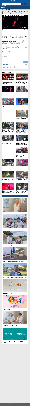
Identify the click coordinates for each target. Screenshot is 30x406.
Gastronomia (17, 105)
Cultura (6, 9)
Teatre (3, 178)
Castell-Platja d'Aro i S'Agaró (24, 117)
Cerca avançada (4, 5)
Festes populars (4, 105)
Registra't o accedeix (16, 61)
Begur (13, 105)
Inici (2, 9)
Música (9, 9)
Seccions (3, 7)
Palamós (13, 178)
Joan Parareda (4, 29)
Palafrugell (26, 29)
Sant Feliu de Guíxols (25, 105)
